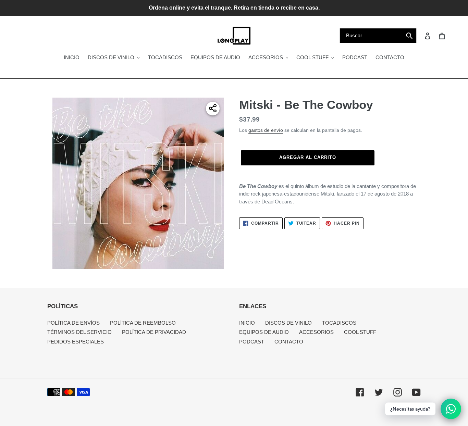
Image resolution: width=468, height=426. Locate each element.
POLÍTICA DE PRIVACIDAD (154, 332)
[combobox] (378, 35)
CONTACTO (288, 341)
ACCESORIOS (316, 332)
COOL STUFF (360, 332)
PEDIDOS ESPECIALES (75, 341)
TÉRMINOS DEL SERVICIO (79, 332)
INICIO (247, 323)
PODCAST (251, 341)
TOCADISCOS (339, 323)
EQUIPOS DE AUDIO (264, 332)
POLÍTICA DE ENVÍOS (73, 323)
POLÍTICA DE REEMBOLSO (143, 323)
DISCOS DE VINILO (288, 323)
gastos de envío (265, 130)
